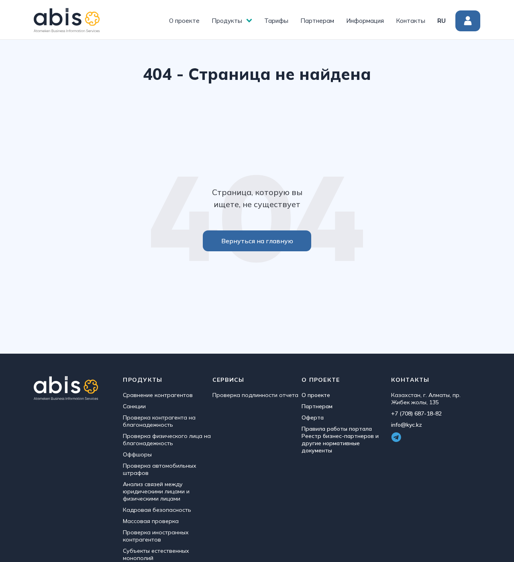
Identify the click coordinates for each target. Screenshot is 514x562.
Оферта (313, 417)
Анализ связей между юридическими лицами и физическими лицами (156, 491)
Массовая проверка (151, 521)
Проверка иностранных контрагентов (156, 536)
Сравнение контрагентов (158, 395)
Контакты (410, 20)
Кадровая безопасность (157, 509)
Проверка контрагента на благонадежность (159, 421)
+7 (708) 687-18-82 (416, 413)
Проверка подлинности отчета (255, 395)
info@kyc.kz (406, 424)
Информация (365, 20)
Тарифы (276, 20)
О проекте (184, 20)
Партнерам (317, 20)
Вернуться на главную (257, 241)
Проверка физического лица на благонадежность (167, 439)
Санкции (134, 406)
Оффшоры (137, 454)
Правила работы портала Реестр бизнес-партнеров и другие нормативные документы (340, 439)
